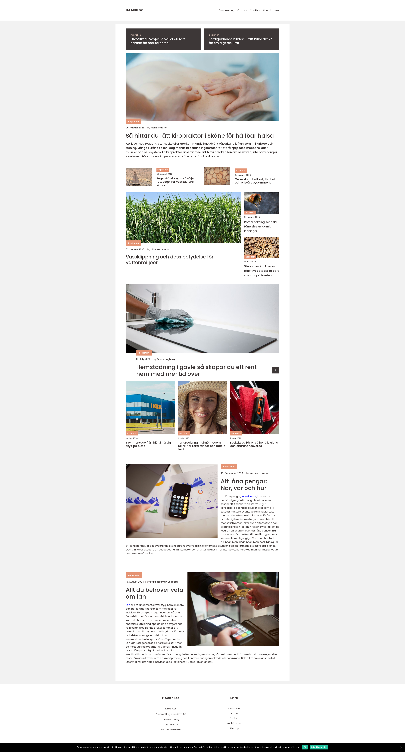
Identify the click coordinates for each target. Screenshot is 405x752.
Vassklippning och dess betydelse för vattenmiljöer (169, 259)
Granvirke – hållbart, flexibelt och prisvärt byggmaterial (255, 180)
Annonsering (226, 10)
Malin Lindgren (159, 128)
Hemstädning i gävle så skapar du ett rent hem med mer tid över (196, 370)
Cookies (255, 10)
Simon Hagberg (166, 359)
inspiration (136, 35)
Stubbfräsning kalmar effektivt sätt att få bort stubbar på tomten (261, 270)
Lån (128, 605)
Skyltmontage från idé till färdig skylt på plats (148, 444)
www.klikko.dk (173, 729)
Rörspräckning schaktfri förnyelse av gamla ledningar (261, 226)
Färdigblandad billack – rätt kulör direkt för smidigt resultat (240, 41)
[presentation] (275, 370)
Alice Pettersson (160, 249)
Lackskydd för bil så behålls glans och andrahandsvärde (254, 444)
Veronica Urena (259, 473)
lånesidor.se (249, 496)
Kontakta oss (271, 10)
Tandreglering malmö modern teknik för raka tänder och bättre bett (201, 446)
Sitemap (234, 728)
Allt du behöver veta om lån (154, 593)
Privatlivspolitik (319, 747)
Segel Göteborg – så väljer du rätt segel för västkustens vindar (177, 182)
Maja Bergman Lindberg (164, 582)
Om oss (242, 10)
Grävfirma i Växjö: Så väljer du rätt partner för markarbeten (158, 41)
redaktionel (228, 466)
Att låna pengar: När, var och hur (244, 484)
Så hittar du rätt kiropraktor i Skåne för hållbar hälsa (200, 135)
